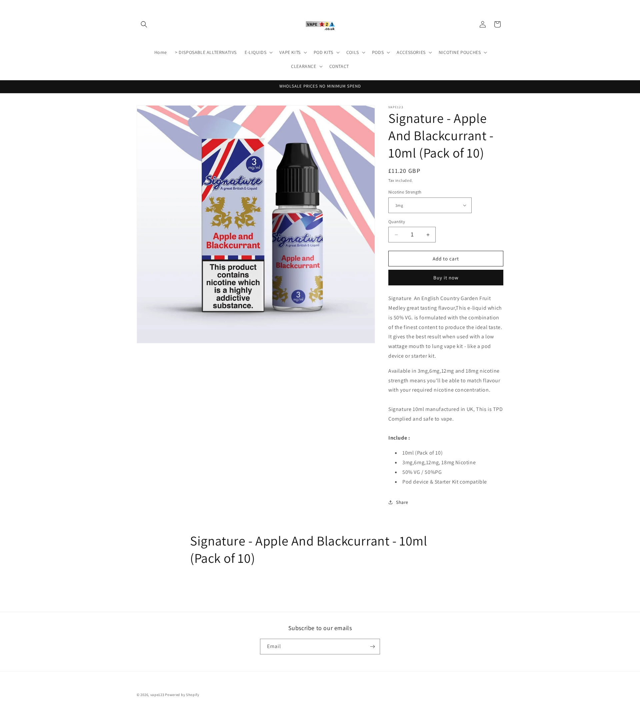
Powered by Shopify (182, 694)
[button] (144, 24)
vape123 (157, 694)
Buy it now (446, 277)
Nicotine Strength (405, 192)
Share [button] (402, 502)
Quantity (396, 221)
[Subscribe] (372, 646)
